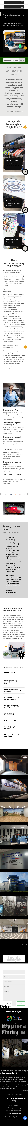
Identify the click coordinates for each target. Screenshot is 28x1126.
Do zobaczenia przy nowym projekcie (14, 111)
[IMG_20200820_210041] (14, 822)
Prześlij (21, 1003)
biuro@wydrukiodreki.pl (15, 1108)
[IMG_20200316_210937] (14, 798)
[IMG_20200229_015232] (14, 938)
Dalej (26, 944)
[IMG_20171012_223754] (14, 915)
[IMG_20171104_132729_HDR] (14, 892)
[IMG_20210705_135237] (14, 775)
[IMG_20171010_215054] (14, 868)
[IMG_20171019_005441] (14, 845)
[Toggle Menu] (22, 2)
